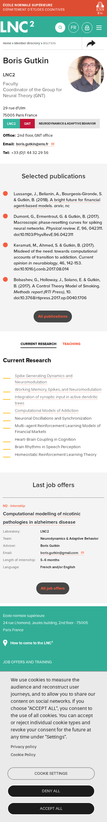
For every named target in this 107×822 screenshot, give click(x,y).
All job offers (53, 588)
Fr (73, 28)
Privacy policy (24, 746)
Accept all (51, 808)
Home (7, 43)
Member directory (27, 43)
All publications (52, 316)
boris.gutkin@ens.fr (32, 144)
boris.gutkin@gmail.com (59, 553)
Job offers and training (27, 662)
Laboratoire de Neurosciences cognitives (18, 26)
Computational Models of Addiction (46, 410)
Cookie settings (50, 773)
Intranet (87, 27)
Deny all (51, 790)
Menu (99, 27)
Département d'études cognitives (34, 10)
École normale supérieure (27, 5)
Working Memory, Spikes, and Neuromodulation (58, 389)
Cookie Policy (23, 754)
